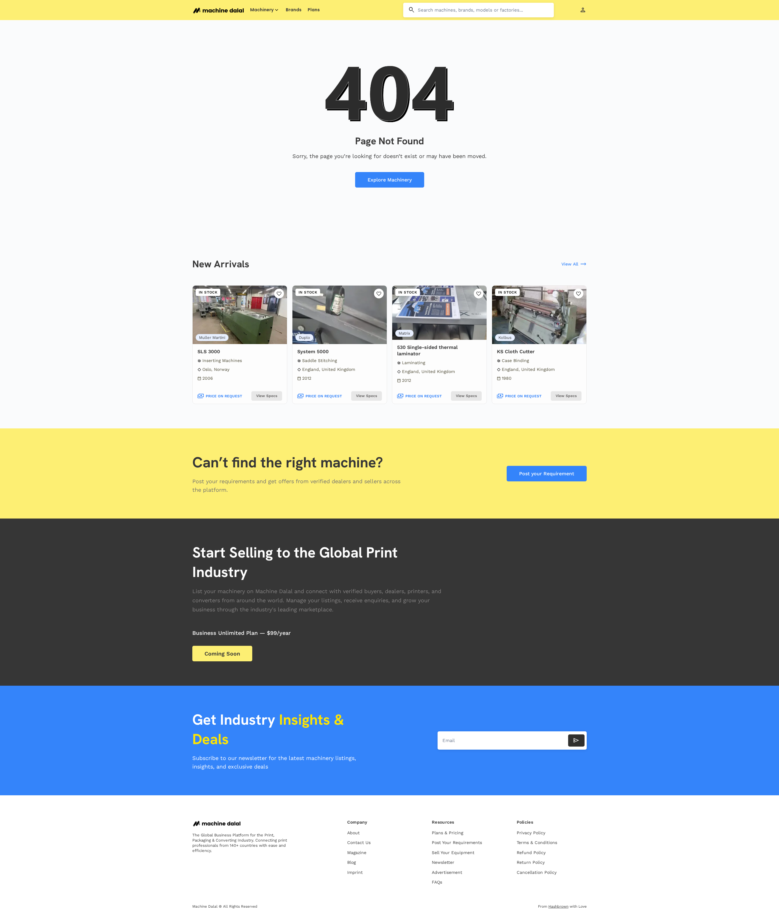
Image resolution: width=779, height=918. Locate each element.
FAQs (437, 882)
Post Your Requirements (457, 842)
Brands (294, 10)
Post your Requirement (546, 474)
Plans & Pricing (447, 832)
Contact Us (359, 842)
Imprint (355, 872)
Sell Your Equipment (453, 852)
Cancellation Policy (537, 872)
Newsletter (443, 862)
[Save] (279, 293)
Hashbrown (558, 906)
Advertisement (447, 872)
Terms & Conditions (537, 842)
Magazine (356, 852)
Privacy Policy (531, 832)
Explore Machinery (390, 180)
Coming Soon (222, 653)
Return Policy (531, 862)
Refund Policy (531, 852)
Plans (314, 10)
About (353, 832)
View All (574, 264)
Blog (351, 862)
